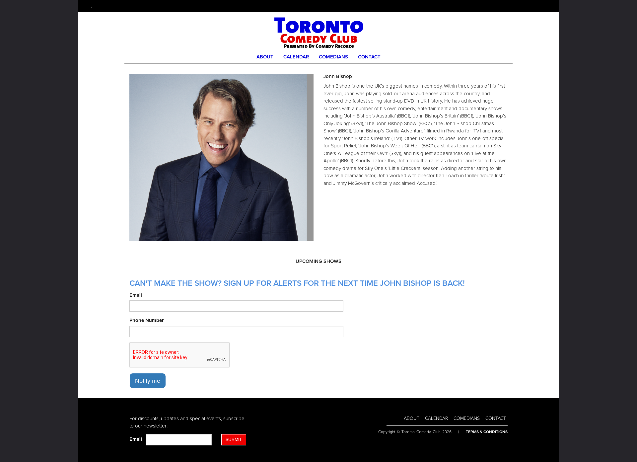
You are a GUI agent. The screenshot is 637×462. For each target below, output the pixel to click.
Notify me (147, 380)
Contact (369, 57)
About (264, 57)
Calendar (296, 57)
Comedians (333, 57)
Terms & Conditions (487, 431)
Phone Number (146, 320)
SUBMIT (234, 439)
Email (135, 295)
